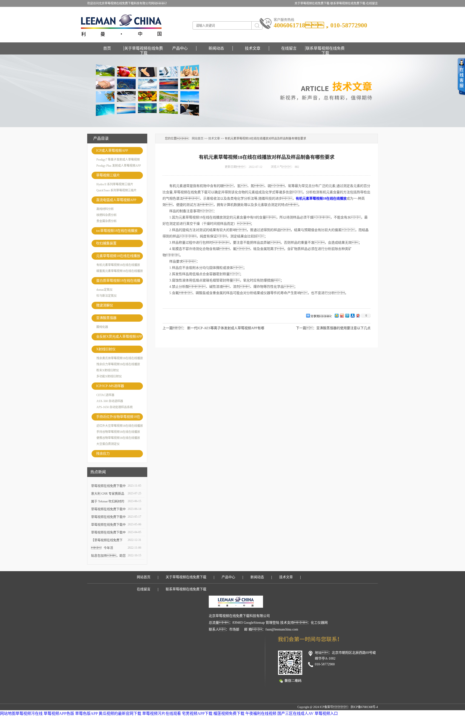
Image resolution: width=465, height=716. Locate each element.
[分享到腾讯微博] (347, 315)
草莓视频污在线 (29, 713)
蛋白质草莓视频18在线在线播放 (118, 281)
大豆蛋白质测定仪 (108, 444)
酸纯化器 (102, 327)
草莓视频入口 (326, 713)
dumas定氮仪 (104, 289)
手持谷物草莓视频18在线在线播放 (118, 432)
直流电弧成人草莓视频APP (116, 200)
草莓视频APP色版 (59, 713)
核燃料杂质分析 (106, 215)
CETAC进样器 (105, 395)
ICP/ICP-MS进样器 (110, 386)
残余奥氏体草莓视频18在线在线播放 (119, 358)
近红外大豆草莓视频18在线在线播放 (119, 426)
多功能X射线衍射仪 (109, 376)
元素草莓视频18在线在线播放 (118, 256)
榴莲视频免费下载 (228, 713)
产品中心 (180, 48)
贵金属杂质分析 (106, 221)
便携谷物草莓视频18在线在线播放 (118, 438)
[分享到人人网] (352, 315)
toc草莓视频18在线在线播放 (117, 231)
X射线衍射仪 (106, 349)
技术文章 (252, 48)
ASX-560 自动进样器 (109, 401)
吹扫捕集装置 (106, 243)
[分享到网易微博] (357, 315)
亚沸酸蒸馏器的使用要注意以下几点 (343, 328)
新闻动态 (216, 48)
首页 (107, 48)
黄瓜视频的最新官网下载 (120, 713)
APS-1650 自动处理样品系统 (114, 407)
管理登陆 (272, 622)
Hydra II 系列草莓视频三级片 (114, 184)
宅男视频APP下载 (197, 713)
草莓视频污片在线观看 (161, 713)
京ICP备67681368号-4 (364, 707)
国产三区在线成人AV (295, 713)
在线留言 (372, 3)
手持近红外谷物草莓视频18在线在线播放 (118, 417)
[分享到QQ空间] (336, 315)
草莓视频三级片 (108, 175)
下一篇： (306, 328)
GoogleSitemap (254, 622)
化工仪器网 (319, 622)
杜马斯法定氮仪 (106, 295)
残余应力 (103, 453)
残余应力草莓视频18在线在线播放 (118, 364)
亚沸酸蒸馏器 (106, 318)
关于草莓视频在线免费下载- (312, 3)
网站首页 (197, 138)
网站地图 (8, 713)
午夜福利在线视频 (260, 713)
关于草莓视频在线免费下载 (143, 48)
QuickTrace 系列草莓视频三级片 (116, 190)
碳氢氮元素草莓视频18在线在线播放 (119, 271)
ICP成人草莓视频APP (112, 150)
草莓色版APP (86, 713)
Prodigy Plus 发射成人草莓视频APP (118, 165)
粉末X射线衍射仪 (107, 370)
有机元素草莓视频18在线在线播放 (118, 265)
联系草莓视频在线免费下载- (348, 3)
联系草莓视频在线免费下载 (325, 48)
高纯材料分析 (105, 209)
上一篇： (174, 328)
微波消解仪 (104, 305)
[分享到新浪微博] (341, 315)
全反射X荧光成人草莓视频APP (119, 336)
